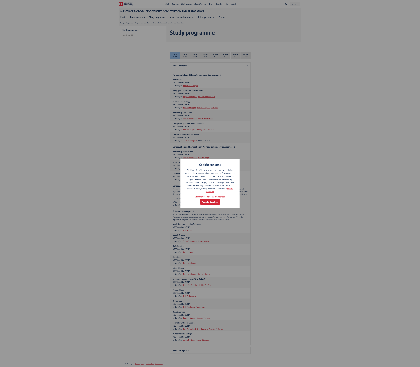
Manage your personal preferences (210, 196)
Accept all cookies (210, 202)
